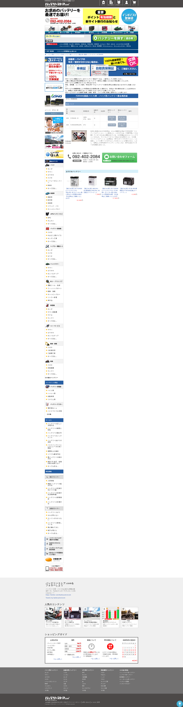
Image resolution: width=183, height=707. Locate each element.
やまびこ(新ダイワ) (54, 235)
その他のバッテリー (51, 377)
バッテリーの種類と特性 (55, 429)
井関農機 (51, 368)
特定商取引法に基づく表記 (59, 702)
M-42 (94, 46)
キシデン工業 (52, 238)
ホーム (103, 4)
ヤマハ (94, 54)
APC (49, 218)
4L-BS (71, 44)
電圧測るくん (52, 408)
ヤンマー (51, 318)
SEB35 (96, 44)
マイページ (127, 4)
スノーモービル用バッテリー (127, 679)
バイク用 (51, 390)
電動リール (74, 46)
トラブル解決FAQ (54, 454)
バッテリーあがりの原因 (55, 441)
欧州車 (50, 200)
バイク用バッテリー (51, 670)
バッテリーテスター (125, 683)
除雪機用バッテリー (125, 677)
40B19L (77, 44)
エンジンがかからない (55, 519)
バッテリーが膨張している (55, 523)
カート (134, 4)
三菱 (64, 683)
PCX (108, 44)
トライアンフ (48, 688)
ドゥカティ (48, 686)
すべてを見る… (53, 466)
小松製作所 (52, 350)
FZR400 (100, 54)
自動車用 (51, 396)
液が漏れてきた (53, 527)
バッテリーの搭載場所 (55, 498)
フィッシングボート (55, 288)
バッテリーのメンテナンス (55, 436)
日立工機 (103, 686)
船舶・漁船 (52, 291)
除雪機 (99, 46)
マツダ (65, 681)
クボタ (50, 232)
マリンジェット (108, 46)
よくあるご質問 (95, 702)
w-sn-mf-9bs (122, 124)
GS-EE (84, 679)
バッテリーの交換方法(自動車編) (55, 493)
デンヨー (103, 683)
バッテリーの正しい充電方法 (55, 424)
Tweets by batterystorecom (55, 598)
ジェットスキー (65, 46)
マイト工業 (104, 688)
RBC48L (90, 44)
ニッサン (65, 674)
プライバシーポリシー (74, 702)
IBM (83, 686)
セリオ (50, 256)
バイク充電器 (64, 44)
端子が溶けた (52, 530)
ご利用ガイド (118, 4)
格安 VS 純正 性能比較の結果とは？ (55, 462)
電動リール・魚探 (54, 285)
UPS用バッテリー (88, 670)
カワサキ (51, 175)
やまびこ (103, 674)
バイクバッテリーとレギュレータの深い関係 (55, 446)
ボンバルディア (53, 273)
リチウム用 (52, 399)
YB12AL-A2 (112, 118)
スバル (65, 679)
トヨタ (65, 672)
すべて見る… (52, 188)
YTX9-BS (112, 125)
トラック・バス (53, 206)
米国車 (50, 203)
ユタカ (84, 683)
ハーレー (103, 44)
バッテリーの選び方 (55, 433)
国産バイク (87, 54)
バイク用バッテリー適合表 (74, 54)
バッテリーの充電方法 (55, 502)
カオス (113, 44)
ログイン (54, 113)
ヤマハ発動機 (52, 312)
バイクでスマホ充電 (122, 44)
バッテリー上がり (54, 512)
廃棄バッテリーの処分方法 (55, 484)
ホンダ (50, 169)
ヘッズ (102, 677)
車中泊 (128, 46)
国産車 (50, 197)
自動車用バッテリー (70, 670)
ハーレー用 (52, 393)
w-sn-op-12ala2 (122, 118)
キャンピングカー (120, 46)
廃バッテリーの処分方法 (55, 457)
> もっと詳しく (57, 659)
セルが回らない (53, 515)
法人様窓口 (111, 4)
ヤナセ (50, 315)
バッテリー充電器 (124, 681)
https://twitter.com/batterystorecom (58, 595)
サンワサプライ (86, 688)
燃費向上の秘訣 (53, 451)
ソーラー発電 (52, 297)
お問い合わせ (86, 702)
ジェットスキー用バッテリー (127, 672)
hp (82, 681)
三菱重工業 (52, 353)
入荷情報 (51, 480)
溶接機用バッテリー (107, 670)
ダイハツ (65, 688)
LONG (81, 46)
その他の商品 (124, 670)
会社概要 (47, 702)
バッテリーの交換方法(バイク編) (55, 489)
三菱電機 (84, 677)
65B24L (83, 44)
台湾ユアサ (88, 46)
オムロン (51, 220)
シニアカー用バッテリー (126, 674)
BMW (50, 185)
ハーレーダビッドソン (55, 181)
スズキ (50, 178)
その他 (49, 414)
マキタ (102, 679)
